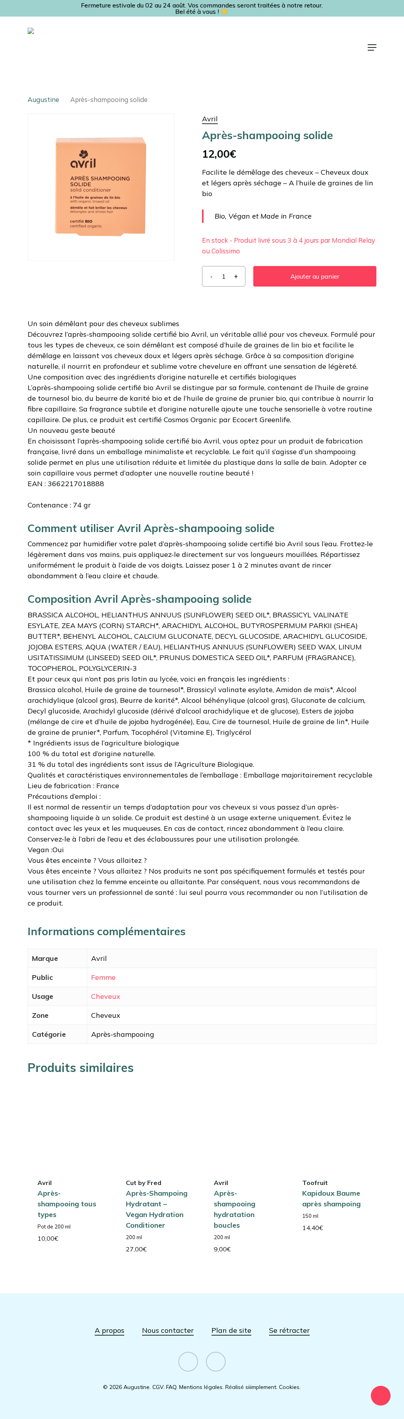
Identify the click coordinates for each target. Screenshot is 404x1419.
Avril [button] (210, 118)
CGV (157, 1387)
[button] (372, 47)
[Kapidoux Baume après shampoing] (334, 1125)
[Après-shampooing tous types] (69, 1125)
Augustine (43, 99)
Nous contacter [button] (168, 1330)
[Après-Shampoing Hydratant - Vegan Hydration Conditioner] (158, 1125)
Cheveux (105, 996)
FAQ (171, 1387)
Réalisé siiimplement (250, 1387)
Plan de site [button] (231, 1330)
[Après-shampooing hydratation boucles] (246, 1125)
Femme (103, 977)
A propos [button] (109, 1330)
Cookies (289, 1387)
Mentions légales (201, 1387)
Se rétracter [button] (289, 1330)
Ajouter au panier (314, 276)
